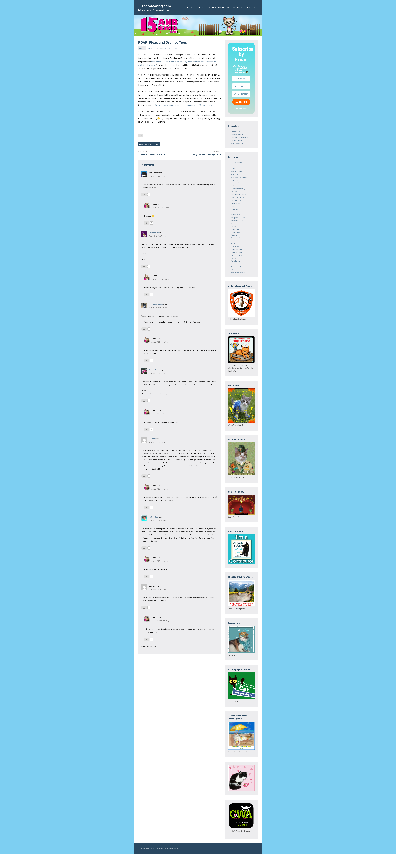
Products (234, 235)
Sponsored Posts (237, 252)
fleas (141, 144)
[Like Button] (140, 135)
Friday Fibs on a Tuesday (239, 194)
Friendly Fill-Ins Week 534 (239, 137)
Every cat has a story (238, 189)
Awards (233, 168)
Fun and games (236, 203)
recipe (233, 241)
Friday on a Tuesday (237, 197)
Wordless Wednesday (238, 143)
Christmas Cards (236, 183)
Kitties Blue (153, 517)
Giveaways (234, 206)
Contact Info (200, 7)
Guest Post (234, 209)
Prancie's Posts (236, 232)
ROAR (157, 144)
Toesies (233, 258)
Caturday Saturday (237, 134)
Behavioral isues (236, 171)
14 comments (173, 48)
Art (232, 165)
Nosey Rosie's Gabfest (238, 218)
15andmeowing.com (154, 6)
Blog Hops (234, 174)
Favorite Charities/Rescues (218, 7)
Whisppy (152, 439)
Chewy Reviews (236, 180)
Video (233, 270)
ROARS (142, 48)
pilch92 (163, 48)
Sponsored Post (236, 249)
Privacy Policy (250, 7)
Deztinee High (154, 232)
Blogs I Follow (237, 7)
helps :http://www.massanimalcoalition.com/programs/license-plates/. (183, 105)
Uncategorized (236, 267)
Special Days (235, 246)
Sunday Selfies (236, 132)
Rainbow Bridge (236, 238)
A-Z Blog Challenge (237, 163)
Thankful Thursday (237, 140)
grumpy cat (149, 144)
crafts (233, 186)
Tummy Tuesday (236, 264)
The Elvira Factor (236, 255)
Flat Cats (234, 191)
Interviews (234, 212)
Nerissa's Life (154, 370)
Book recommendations (239, 177)
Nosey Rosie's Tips (237, 220)
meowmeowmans (156, 304)
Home (189, 7)
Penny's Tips (235, 226)
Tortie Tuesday (236, 261)
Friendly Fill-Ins (236, 200)
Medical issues (236, 215)
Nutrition (234, 223)
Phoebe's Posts (236, 229)
